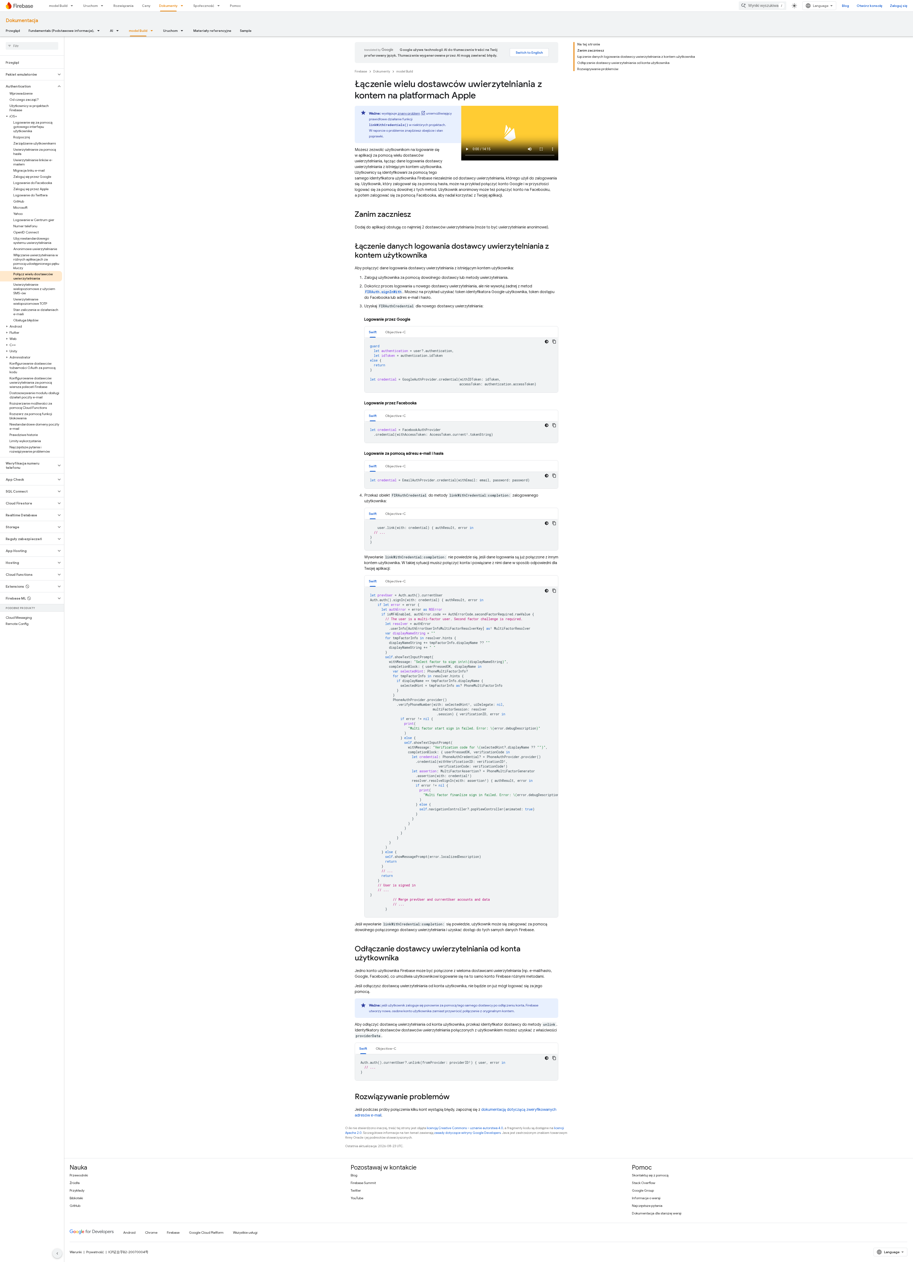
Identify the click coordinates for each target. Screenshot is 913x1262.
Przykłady (77, 1190)
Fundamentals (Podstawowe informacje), (61, 31)
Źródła (75, 1183)
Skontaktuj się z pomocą (650, 1175)
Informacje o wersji (646, 1198)
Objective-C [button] (395, 332)
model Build (58, 6)
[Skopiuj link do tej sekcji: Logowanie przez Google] (415, 319)
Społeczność (203, 6)
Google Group (643, 1190)
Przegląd (13, 31)
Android (129, 1232)
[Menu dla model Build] (73, 5)
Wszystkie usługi (245, 1232)
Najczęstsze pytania (647, 1206)
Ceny (146, 6)
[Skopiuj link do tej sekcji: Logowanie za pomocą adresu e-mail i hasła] (448, 453)
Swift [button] (373, 332)
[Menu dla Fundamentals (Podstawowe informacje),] (100, 30)
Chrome (151, 1232)
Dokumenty (168, 6)
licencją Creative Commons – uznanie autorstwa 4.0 (465, 1128)
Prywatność (95, 1252)
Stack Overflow (643, 1183)
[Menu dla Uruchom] (103, 5)
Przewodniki (79, 1175)
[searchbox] (32, 46)
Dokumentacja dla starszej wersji (656, 1213)
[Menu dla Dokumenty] (183, 5)
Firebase (361, 71)
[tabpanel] (461, 365)
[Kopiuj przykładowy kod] (554, 341)
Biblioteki (76, 1198)
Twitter (356, 1190)
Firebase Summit (363, 1183)
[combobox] (762, 5)
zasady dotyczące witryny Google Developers (467, 1133)
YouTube (357, 1198)
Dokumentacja (22, 21)
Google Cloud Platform (206, 1232)
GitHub (75, 1206)
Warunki (76, 1252)
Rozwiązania (123, 6)
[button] (28, 74)
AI (111, 31)
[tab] (372, 332)
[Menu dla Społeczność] (220, 5)
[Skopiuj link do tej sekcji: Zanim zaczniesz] (416, 215)
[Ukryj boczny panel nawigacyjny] (57, 1253)
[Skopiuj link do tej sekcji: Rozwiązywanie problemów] (454, 1097)
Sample (246, 31)
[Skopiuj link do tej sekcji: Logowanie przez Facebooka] (421, 403)
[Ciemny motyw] (546, 341)
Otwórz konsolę (869, 6)
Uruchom (90, 6)
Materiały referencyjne (212, 31)
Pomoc (235, 6)
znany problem (409, 113)
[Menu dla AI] (119, 30)
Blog (845, 6)
